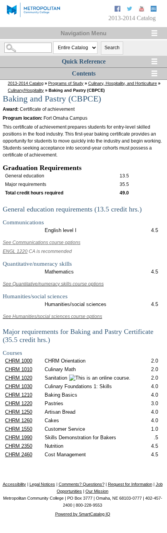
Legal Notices (42, 484)
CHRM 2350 (18, 446)
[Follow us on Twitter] (130, 10)
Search (112, 47)
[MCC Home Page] (33, 16)
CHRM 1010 (18, 369)
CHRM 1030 (18, 386)
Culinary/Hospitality (26, 90)
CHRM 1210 (18, 395)
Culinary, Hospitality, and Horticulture (122, 83)
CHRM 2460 (18, 454)
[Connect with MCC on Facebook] (118, 10)
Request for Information (130, 484)
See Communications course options (41, 242)
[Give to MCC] (154, 10)
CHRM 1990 (18, 437)
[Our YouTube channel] (142, 10)
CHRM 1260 (18, 420)
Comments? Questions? (81, 484)
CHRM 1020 (18, 378)
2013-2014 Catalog (25, 83)
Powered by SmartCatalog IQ (82, 514)
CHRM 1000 (18, 361)
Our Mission (96, 491)
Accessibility (14, 484)
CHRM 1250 (18, 412)
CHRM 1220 (18, 403)
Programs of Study (66, 83)
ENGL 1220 (15, 251)
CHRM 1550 (18, 429)
